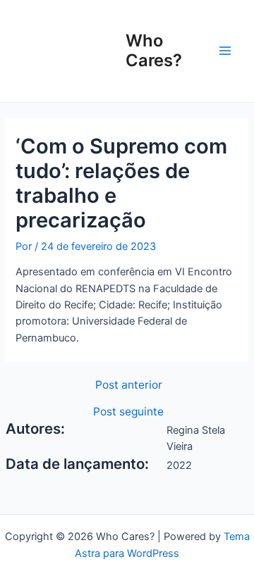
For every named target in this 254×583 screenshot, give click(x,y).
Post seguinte (128, 412)
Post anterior (128, 385)
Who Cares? (154, 50)
